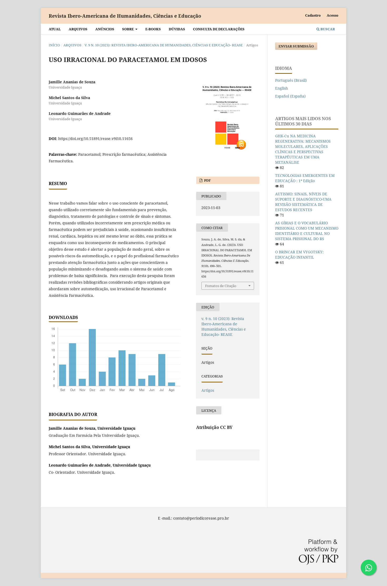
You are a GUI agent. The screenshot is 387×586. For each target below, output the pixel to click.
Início (54, 45)
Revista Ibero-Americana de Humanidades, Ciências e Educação (125, 16)
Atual (55, 29)
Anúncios (104, 29)
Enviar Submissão (296, 46)
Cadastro (313, 15)
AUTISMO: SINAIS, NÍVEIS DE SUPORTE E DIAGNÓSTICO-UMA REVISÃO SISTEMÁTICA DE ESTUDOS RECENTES (303, 201)
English (281, 88)
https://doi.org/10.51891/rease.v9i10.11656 (95, 138)
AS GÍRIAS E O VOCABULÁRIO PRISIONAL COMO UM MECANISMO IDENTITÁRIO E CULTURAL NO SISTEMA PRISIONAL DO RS (306, 230)
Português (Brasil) (291, 80)
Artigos (207, 390)
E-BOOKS (153, 29)
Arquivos (78, 29)
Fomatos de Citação (220, 285)
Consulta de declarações (219, 29)
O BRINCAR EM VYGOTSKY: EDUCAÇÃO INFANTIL (299, 254)
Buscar (327, 29)
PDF (207, 180)
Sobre (128, 29)
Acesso (332, 15)
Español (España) (290, 96)
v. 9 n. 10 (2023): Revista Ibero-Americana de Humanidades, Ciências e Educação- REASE (164, 45)
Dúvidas (177, 29)
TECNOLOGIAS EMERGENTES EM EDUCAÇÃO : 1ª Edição (305, 178)
